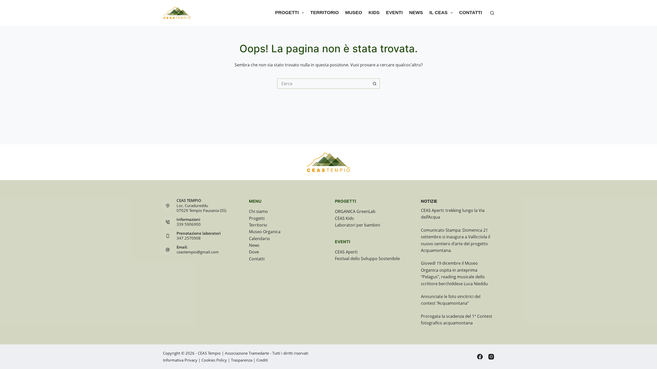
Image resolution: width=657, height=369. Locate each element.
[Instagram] (491, 357)
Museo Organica (265, 231)
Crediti (262, 360)
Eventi (394, 12)
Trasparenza (241, 360)
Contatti (470, 12)
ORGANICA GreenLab (355, 211)
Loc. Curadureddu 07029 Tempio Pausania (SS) (201, 208)
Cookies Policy (214, 360)
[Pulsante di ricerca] (375, 83)
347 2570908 (189, 238)
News (416, 12)
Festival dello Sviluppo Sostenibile (367, 258)
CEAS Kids (344, 218)
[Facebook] (480, 357)
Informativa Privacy (180, 360)
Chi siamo (258, 211)
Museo (353, 12)
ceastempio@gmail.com (198, 251)
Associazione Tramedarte (247, 353)
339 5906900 (189, 224)
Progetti (287, 12)
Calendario (259, 238)
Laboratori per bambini (357, 225)
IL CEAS (438, 12)
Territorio (324, 12)
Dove (254, 252)
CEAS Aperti (346, 252)
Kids (374, 12)
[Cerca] (492, 13)
